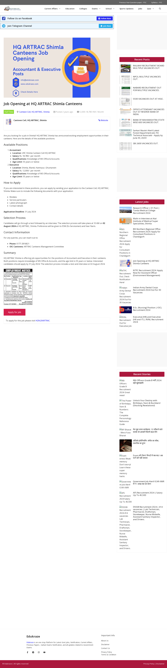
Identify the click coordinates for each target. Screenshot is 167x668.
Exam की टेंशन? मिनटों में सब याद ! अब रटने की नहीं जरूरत (148, 456)
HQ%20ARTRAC (43, 320)
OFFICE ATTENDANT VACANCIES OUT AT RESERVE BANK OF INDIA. (148, 112)
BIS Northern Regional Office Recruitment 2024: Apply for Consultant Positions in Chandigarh (146, 233)
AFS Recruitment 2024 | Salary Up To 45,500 (147, 493)
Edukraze (30, 642)
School (109, 8)
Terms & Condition (108, 654)
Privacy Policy (106, 652)
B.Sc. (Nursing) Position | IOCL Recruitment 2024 (147, 308)
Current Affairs (51, 8)
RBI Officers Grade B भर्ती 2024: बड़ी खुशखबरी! (147, 381)
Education (70, 8)
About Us (104, 640)
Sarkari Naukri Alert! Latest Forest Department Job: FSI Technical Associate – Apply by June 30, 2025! (148, 134)
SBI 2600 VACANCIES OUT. (145, 143)
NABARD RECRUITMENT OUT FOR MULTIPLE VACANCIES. (147, 89)
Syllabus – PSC (156, 2)
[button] (160, 8)
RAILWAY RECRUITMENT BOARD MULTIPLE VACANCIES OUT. (148, 66)
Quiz (149, 8)
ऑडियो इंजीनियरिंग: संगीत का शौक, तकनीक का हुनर (146, 441)
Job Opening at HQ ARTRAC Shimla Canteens (146, 262)
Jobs (140, 8)
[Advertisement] (142, 32)
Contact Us (105, 648)
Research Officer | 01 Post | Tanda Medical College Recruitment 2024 (146, 210)
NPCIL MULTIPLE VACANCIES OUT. (147, 77)
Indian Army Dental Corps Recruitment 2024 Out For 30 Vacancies (147, 290)
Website (104, 120)
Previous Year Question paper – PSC (132, 2)
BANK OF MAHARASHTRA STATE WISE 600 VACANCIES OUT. (148, 121)
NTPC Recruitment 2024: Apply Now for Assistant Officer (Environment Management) (148, 273)
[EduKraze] (13, 8)
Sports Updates (127, 8)
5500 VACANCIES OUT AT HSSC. (148, 98)
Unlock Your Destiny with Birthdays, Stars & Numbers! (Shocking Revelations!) (146, 403)
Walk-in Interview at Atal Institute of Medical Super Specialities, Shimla (145, 221)
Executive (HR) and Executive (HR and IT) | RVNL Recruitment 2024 (148, 319)
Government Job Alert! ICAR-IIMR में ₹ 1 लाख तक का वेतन (148, 482)
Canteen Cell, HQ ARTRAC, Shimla (34, 111)
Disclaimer (105, 644)
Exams (95, 8)
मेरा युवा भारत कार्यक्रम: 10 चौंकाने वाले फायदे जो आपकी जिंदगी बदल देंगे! (147, 430)
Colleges (83, 8)
